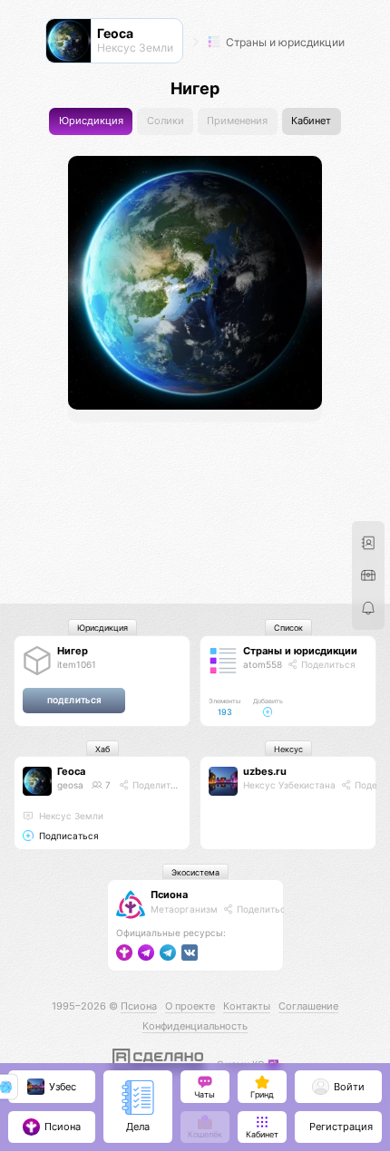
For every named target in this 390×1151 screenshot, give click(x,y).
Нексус (288, 749)
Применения (237, 121)
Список (288, 628)
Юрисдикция (91, 121)
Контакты (246, 1006)
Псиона (169, 894)
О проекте (190, 1006)
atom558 (262, 664)
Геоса (71, 771)
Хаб (102, 749)
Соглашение (308, 1006)
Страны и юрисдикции (284, 42)
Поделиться (327, 664)
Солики (165, 121)
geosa (70, 784)
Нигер (72, 650)
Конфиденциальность (195, 1026)
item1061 (76, 664)
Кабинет (311, 121)
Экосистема (195, 872)
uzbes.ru (265, 771)
